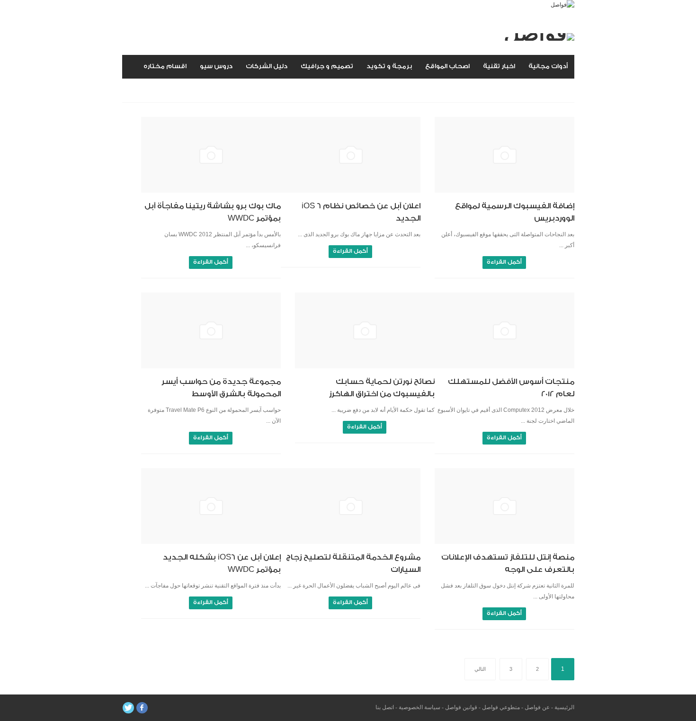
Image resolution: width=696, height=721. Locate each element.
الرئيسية (564, 707)
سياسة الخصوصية (419, 707)
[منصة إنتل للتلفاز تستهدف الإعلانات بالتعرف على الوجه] (504, 506)
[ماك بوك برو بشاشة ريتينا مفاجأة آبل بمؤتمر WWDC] (211, 155)
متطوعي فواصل (501, 707)
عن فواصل (537, 707)
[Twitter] (128, 707)
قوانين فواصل (461, 707)
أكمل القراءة (504, 261)
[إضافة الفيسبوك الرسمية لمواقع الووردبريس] (504, 155)
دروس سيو (216, 66)
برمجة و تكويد (389, 66)
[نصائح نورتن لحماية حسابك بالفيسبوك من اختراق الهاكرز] (365, 330)
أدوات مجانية (548, 66)
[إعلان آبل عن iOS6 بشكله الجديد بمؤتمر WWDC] (211, 506)
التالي (480, 669)
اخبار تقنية (499, 66)
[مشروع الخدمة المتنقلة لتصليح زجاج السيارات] (350, 506)
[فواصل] (562, 4)
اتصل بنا (384, 707)
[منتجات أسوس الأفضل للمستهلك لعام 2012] (504, 330)
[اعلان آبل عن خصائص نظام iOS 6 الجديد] (350, 155)
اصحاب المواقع (447, 66)
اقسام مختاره (165, 66)
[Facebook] (142, 707)
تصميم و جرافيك (327, 66)
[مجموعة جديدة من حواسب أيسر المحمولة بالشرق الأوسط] (211, 330)
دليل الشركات (266, 66)
